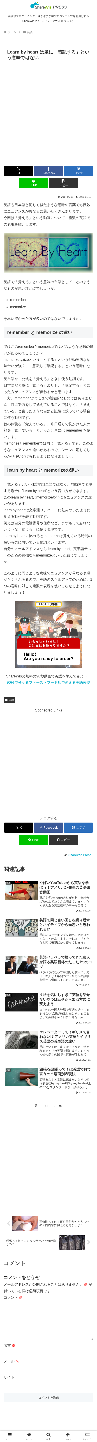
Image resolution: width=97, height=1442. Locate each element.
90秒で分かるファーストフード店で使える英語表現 (48, 682)
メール (11, 1361)
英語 (11, 700)
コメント (13, 1297)
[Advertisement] (48, 112)
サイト (9, 1377)
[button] (63, 183)
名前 (9, 1345)
